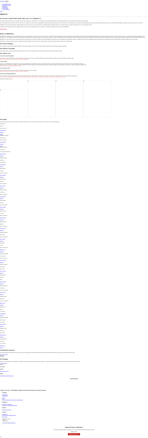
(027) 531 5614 (3, 271)
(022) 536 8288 (3, 281)
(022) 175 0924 (3, 207)
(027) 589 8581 (3, 196)
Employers (6, 5)
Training (6, 4)
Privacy (3, 397)
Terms (3, 398)
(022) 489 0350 (3, 313)
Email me (1, 132)
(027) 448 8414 (3, 164)
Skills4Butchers (5, 394)
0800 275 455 (2, 249)
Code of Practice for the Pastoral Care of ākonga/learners (12, 399)
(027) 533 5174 (3, 292)
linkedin (1, 134)
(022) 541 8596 (3, 142)
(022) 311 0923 (3, 324)
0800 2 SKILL (4, 371)
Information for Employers (7, 404)
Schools (4, 6)
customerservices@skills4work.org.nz (7, 375)
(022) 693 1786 (3, 335)
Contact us (6, 9)
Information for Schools (6, 409)
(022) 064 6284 (3, 217)
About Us (5, 8)
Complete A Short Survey (74, 434)
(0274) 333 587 (3, 228)
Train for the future (3, 363)
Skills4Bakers (4, 395)
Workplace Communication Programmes (9, 405)
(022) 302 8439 (3, 175)
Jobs (5, 7)
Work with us (4, 416)
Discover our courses (4, 354)
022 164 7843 (2, 239)
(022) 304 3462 (3, 260)
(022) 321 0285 (3, 153)
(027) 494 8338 (3, 130)
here (12, 78)
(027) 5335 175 (3, 185)
